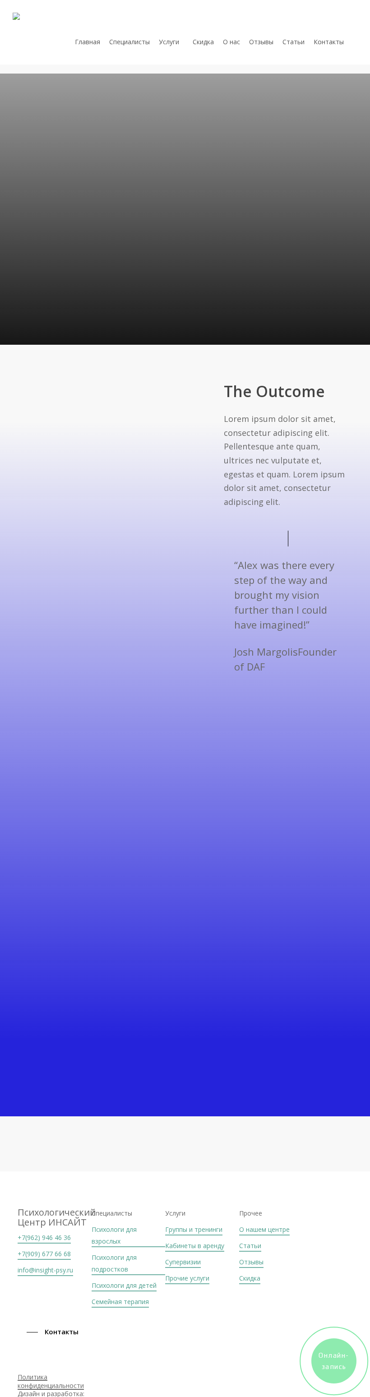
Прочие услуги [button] (187, 1278)
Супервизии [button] (183, 1262)
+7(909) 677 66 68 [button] (44, 1253)
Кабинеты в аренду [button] (194, 1245)
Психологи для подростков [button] (114, 1263)
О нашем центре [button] (264, 1229)
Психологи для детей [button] (124, 1285)
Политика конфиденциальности (51, 1381)
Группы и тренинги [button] (193, 1229)
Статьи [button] (250, 1245)
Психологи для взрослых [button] (114, 1235)
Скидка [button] (249, 1278)
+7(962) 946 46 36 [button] (44, 1237)
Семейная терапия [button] (120, 1301)
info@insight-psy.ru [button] (45, 1270)
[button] (55, 1332)
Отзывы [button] (251, 1262)
